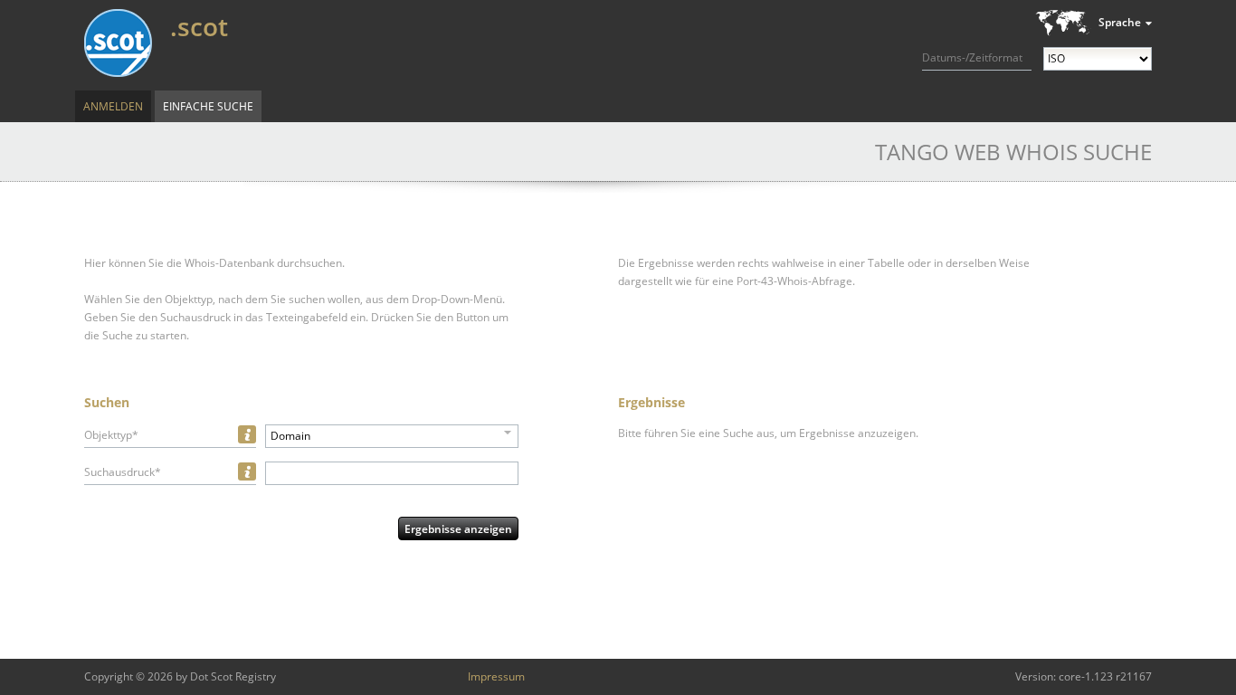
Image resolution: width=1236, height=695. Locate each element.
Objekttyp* (111, 435)
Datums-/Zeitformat (972, 57)
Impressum (496, 676)
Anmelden (113, 106)
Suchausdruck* (122, 472)
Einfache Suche (208, 106)
